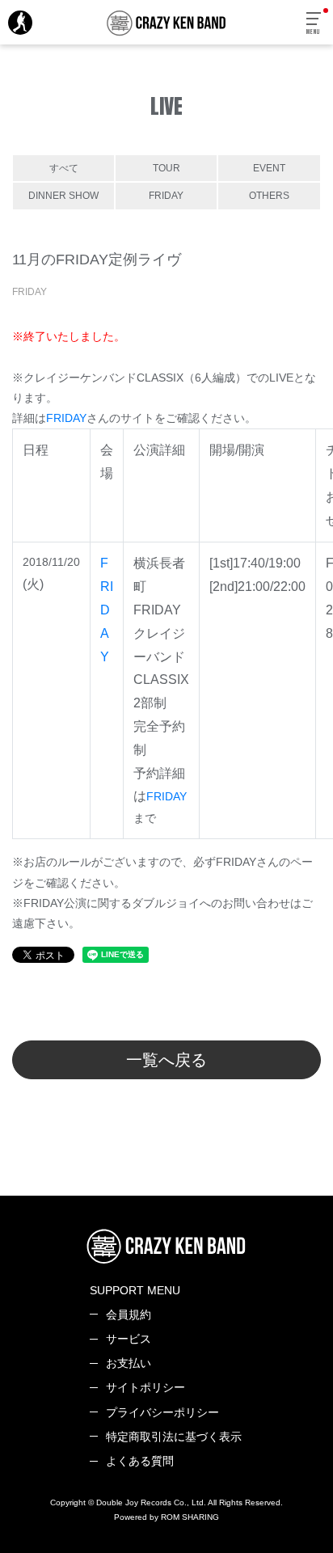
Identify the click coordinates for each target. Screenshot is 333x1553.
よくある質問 (140, 1460)
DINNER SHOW (63, 195)
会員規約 (128, 1314)
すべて (63, 168)
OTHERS (269, 195)
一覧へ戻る (166, 1060)
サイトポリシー (145, 1387)
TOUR (166, 168)
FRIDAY (166, 195)
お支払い (128, 1363)
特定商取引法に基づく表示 (174, 1436)
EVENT (269, 168)
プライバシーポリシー (162, 1412)
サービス (128, 1338)
